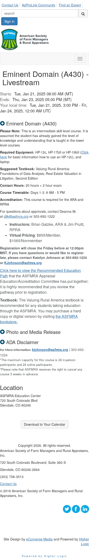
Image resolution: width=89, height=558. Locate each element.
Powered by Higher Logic (44, 556)
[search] (83, 13)
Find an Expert (70, 5)
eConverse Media (39, 539)
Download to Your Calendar (44, 424)
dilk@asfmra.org (16, 216)
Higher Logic (84, 541)
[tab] (44, 123)
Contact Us (10, 5)
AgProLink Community (38, 5)
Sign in (9, 21)
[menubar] (42, 4)
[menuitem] (11, 4)
